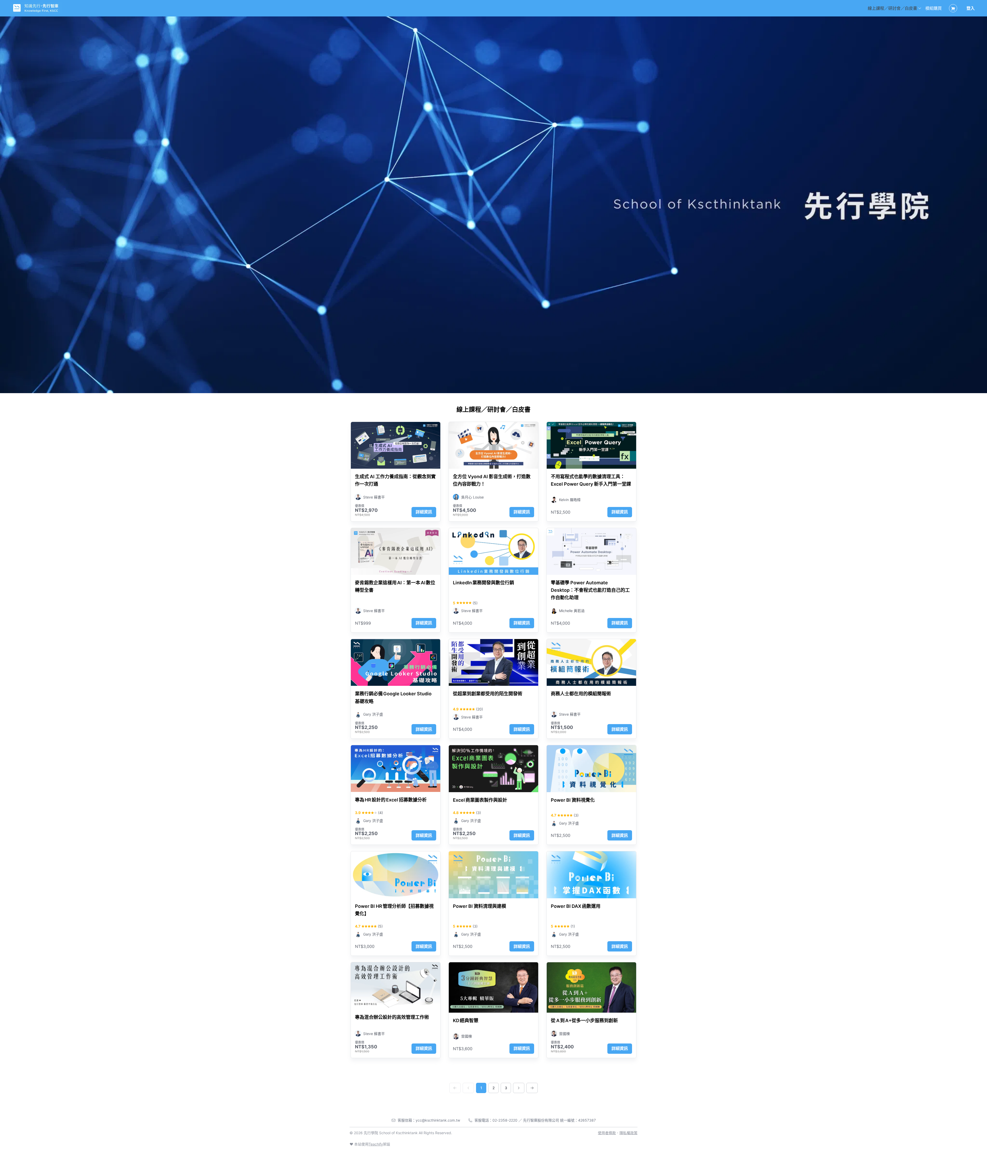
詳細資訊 (424, 511)
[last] (532, 1088)
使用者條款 (607, 1133)
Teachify (376, 1144)
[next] (518, 1088)
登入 (970, 8)
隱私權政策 (628, 1133)
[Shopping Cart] (953, 8)
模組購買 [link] (933, 8)
